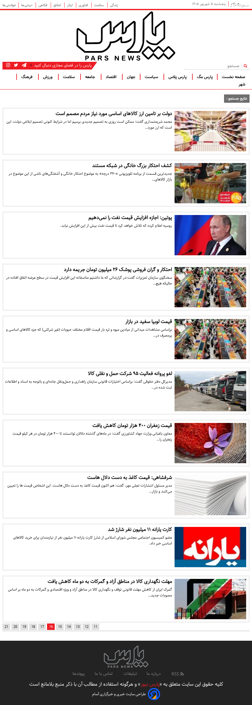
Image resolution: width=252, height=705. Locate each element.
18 (33, 626)
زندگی (114, 5)
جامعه (90, 77)
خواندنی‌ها (9, 5)
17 (42, 626)
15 (60, 626)
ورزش (48, 77)
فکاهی (43, 5)
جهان (131, 77)
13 (78, 626)
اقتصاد (112, 77)
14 (69, 626)
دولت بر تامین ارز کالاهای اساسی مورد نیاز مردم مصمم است (114, 114)
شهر (241, 84)
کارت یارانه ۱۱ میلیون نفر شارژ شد (140, 529)
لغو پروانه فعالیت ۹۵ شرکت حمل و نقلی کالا (130, 373)
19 (24, 626)
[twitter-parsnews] (15, 65)
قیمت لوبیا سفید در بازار (148, 321)
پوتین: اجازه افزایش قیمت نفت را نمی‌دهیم (130, 217)
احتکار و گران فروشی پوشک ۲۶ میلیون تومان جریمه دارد (118, 269)
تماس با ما (104, 673)
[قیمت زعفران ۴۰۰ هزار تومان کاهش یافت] (210, 443)
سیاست (152, 77)
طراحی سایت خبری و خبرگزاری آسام (119, 694)
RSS (175, 674)
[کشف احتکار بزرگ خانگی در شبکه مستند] (210, 183)
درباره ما (154, 673)
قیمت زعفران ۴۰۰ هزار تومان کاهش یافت (132, 425)
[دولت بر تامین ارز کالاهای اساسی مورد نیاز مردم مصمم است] (210, 131)
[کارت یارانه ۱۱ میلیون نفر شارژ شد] (210, 547)
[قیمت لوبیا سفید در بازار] (210, 339)
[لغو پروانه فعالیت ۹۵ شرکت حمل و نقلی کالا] (210, 391)
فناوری (84, 5)
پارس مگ (205, 77)
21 (6, 626)
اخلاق (57, 5)
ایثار (70, 5)
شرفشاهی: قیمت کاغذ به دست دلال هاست (129, 477)
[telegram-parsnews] (23, 65)
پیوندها (79, 673)
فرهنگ (27, 77)
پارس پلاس (178, 77)
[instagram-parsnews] (8, 65)
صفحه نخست (233, 77)
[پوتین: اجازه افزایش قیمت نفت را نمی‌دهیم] (210, 235)
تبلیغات (130, 673)
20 (15, 626)
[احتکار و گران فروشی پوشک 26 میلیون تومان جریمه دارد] (210, 287)
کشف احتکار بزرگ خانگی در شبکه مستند (132, 165)
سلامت (99, 5)
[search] (247, 65)
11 (95, 626)
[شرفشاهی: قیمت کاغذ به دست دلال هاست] (210, 495)
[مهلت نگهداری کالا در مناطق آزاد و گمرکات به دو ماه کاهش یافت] (210, 599)
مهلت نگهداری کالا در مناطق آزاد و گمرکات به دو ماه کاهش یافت (110, 581)
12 (87, 626)
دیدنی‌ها (27, 5)
